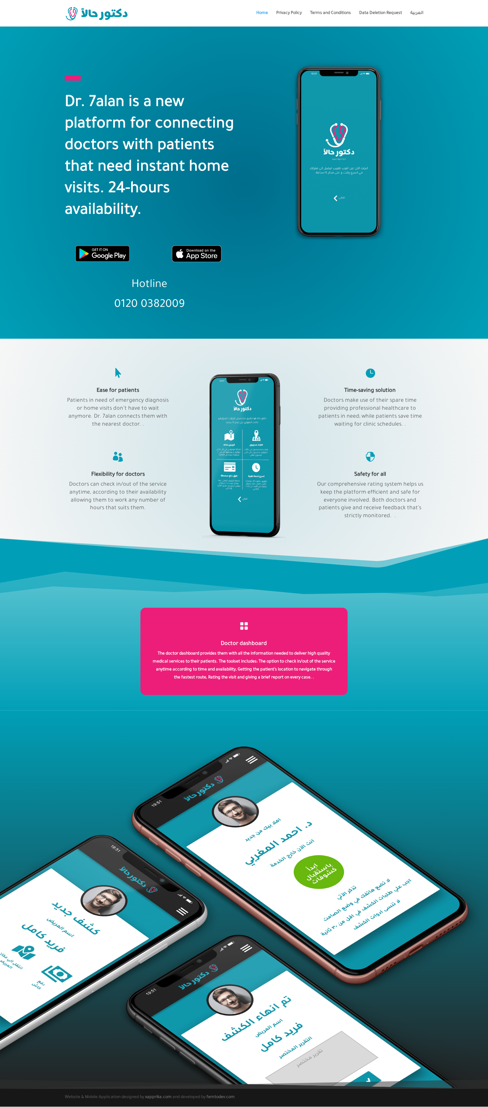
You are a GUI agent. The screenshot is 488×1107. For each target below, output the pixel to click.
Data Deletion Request (380, 13)
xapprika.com (158, 1097)
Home (262, 13)
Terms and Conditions (330, 13)
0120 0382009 (149, 305)
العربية (416, 13)
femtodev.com (220, 1097)
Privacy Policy (289, 13)
